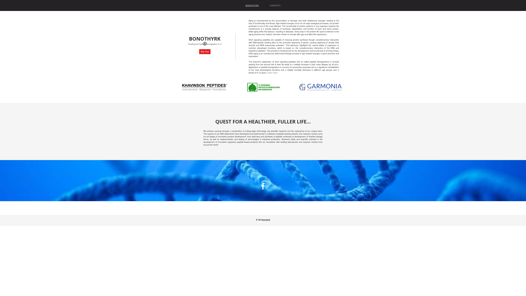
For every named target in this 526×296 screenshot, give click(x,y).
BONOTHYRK (252, 5)
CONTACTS (275, 5)
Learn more (272, 72)
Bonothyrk (266, 219)
